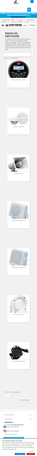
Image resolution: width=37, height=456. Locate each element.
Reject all (30, 454)
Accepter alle (20, 454)
